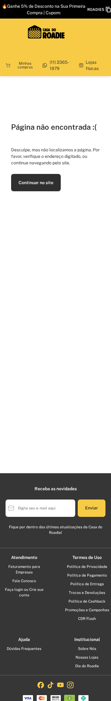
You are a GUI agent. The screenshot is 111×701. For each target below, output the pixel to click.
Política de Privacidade (87, 567)
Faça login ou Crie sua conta (24, 592)
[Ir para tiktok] (50, 685)
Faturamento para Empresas (24, 569)
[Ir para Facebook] (40, 685)
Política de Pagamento (87, 575)
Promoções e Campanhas (87, 610)
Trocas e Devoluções (87, 593)
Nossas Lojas (87, 657)
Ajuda (24, 639)
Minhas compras (25, 65)
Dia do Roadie (87, 666)
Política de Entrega (87, 584)
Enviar (91, 507)
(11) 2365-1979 (59, 65)
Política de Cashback (86, 601)
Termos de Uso (87, 557)
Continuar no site (35, 182)
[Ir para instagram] (70, 685)
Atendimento (24, 557)
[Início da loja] (46, 32)
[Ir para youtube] (60, 685)
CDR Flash (87, 619)
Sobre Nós (87, 649)
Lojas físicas (92, 65)
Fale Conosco (24, 581)
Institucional (87, 639)
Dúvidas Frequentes (24, 649)
